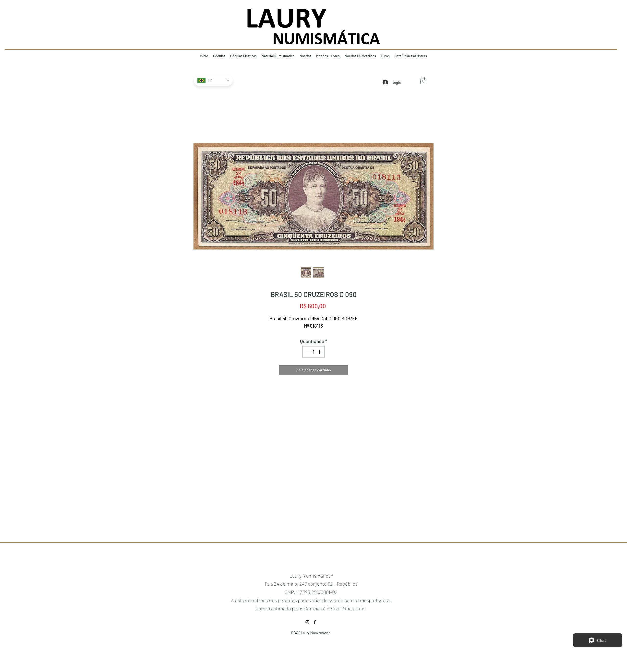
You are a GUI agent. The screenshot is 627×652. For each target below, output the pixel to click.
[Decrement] (307, 351)
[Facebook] (314, 622)
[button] (423, 80)
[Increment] (320, 351)
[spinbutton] (313, 351)
